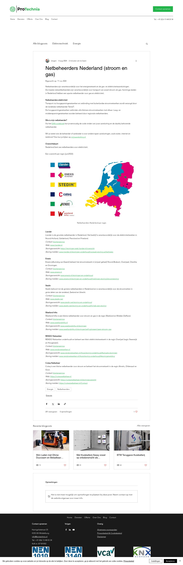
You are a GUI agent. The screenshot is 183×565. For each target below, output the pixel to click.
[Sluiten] (180, 561)
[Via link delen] (65, 404)
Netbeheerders (63, 389)
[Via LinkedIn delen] (59, 404)
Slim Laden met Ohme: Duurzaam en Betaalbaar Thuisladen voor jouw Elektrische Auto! (48, 456)
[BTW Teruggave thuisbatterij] (132, 440)
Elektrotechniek (60, 43)
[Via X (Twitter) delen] (53, 404)
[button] (21, 19)
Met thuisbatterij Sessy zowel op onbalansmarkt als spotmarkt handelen (91, 456)
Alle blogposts (40, 43)
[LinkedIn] (70, 529)
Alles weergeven (143, 425)
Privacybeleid (128, 561)
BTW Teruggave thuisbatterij (131, 455)
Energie (77, 43)
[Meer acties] (136, 60)
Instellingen (155, 561)
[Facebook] (66, 529)
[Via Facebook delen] (46, 404)
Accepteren (170, 561)
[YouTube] (73, 529)
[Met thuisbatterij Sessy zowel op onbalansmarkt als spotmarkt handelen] (92, 440)
